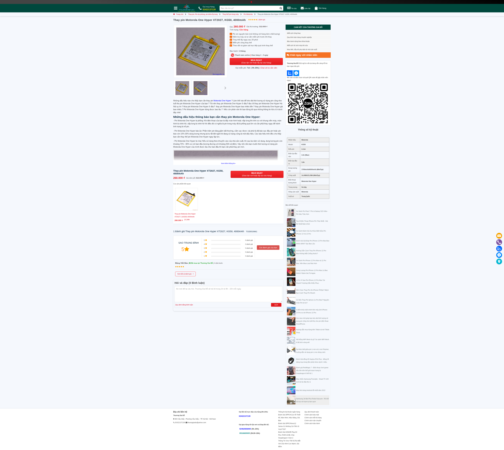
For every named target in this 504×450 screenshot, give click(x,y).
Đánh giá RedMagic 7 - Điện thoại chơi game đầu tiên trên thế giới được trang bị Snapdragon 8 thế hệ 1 (312, 370)
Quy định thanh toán (311, 412)
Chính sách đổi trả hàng (313, 418)
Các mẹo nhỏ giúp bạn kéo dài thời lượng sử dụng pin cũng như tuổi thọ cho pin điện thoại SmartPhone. (312, 321)
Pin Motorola (248, 14)
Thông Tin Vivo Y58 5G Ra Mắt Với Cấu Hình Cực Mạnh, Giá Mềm (289, 444)
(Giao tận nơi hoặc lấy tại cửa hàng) (256, 61)
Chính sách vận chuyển (312, 420)
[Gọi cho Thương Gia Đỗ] (499, 242)
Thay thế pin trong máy (230, 14)
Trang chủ (179, 14)
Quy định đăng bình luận (184, 305)
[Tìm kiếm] (280, 8)
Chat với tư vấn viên (269, 68)
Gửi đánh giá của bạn (268, 247)
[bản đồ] (499, 261)
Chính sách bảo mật (311, 415)
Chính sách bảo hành (312, 423)
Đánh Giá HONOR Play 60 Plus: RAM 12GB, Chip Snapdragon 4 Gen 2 (287, 435)
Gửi (276, 305)
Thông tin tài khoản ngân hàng (289, 412)
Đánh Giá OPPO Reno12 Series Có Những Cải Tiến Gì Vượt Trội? (288, 426)
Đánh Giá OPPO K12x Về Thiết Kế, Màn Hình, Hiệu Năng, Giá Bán (289, 417)
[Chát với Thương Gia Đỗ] (290, 73)
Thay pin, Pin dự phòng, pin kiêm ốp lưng (203, 14)
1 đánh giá (261, 20)
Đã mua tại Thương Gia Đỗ (202, 263)
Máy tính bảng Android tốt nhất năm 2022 (310, 390)
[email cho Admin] (499, 236)
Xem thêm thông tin (228, 163)
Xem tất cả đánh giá (185, 273)
